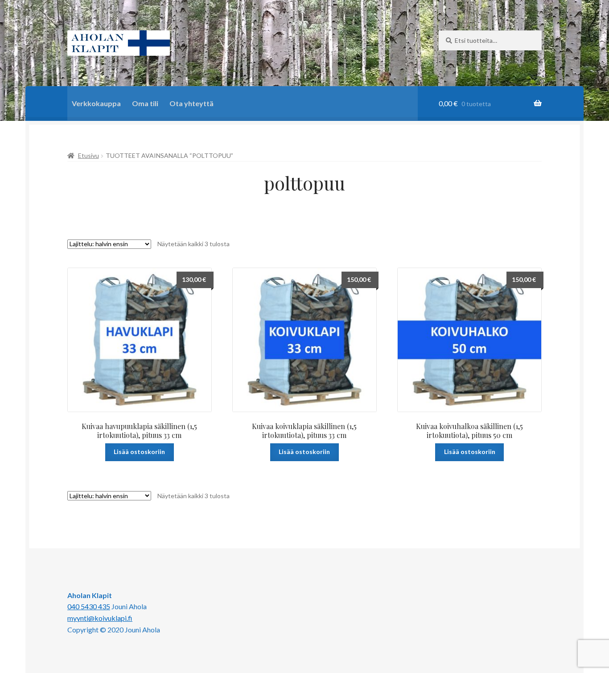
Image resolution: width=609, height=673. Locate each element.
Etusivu (88, 155)
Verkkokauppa (96, 103)
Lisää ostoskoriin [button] (139, 451)
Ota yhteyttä (191, 103)
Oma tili (145, 103)
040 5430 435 (88, 606)
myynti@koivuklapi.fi (99, 618)
